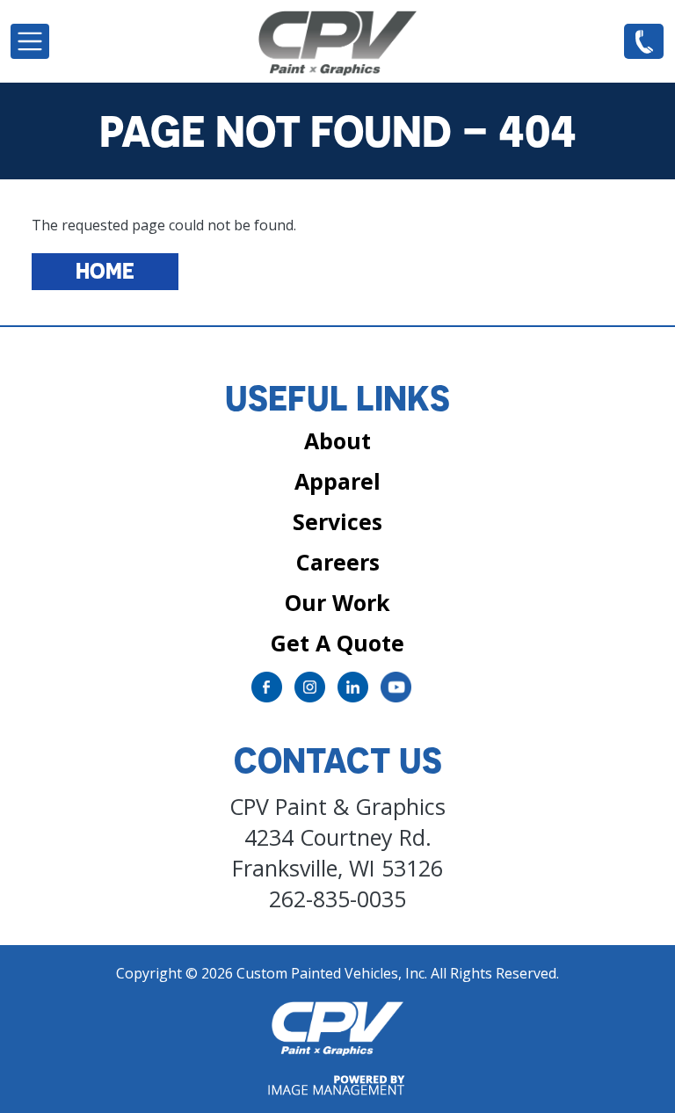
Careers (338, 562)
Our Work (337, 602)
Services (337, 521)
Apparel (337, 481)
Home (105, 271)
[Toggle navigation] (30, 41)
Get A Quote (337, 643)
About (337, 440)
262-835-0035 (644, 40)
